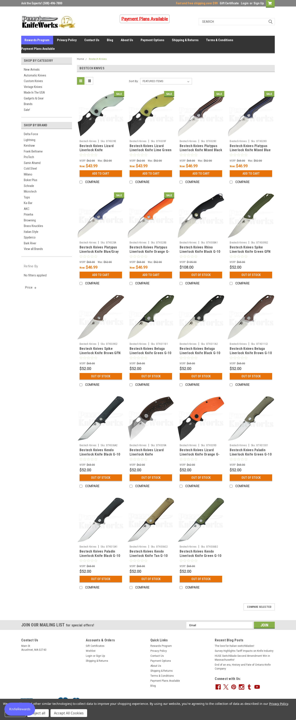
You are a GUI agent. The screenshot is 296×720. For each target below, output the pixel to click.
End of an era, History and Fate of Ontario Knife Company (243, 666)
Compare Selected (259, 606)
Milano (28, 174)
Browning (30, 220)
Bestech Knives (98, 59)
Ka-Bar (28, 203)
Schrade (29, 186)
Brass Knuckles (33, 226)
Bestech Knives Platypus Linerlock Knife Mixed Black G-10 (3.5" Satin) (201, 150)
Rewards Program (36, 40)
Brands (28, 104)
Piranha (28, 214)
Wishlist (91, 650)
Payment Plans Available (38, 49)
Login (245, 3)
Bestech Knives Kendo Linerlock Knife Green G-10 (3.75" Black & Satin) (200, 555)
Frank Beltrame (33, 151)
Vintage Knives (33, 87)
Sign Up (259, 3)
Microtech (30, 191)
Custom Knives (33, 81)
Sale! (27, 110)
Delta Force (31, 134)
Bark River (30, 243)
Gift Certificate (229, 3)
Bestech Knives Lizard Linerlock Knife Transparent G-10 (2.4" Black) (97, 152)
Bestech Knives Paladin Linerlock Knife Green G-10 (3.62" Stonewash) (251, 454)
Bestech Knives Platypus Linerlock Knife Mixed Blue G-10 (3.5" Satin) (250, 150)
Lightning (29, 140)
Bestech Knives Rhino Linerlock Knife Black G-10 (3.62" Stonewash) (200, 251)
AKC (26, 209)
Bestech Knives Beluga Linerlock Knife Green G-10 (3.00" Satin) (150, 353)
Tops (27, 197)
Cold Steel (30, 168)
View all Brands (33, 249)
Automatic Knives (35, 75)
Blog (110, 40)
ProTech (29, 157)
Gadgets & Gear (34, 98)
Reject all (38, 713)
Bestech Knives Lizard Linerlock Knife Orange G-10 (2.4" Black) (200, 454)
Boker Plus (30, 180)
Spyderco (30, 237)
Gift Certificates (95, 645)
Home (80, 59)
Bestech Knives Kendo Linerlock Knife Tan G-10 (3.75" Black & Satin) (149, 555)
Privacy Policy (67, 40)
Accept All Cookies (69, 713)
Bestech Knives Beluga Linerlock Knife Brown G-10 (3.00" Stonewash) (251, 353)
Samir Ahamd (32, 163)
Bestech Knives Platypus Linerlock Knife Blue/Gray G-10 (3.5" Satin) (99, 251)
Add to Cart (100, 173)
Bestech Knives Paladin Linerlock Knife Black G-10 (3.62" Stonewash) (100, 555)
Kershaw (29, 146)
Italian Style (31, 232)
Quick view (101, 134)
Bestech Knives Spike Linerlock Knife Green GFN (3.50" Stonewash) (250, 251)
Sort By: (133, 81)
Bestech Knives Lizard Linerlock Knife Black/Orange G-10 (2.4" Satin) (148, 456)
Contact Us (91, 40)
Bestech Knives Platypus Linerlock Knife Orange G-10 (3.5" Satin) (149, 251)
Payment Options (152, 40)
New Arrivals (32, 69)
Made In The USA (34, 92)
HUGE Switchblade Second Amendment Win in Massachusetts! (242, 657)
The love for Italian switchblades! (234, 645)
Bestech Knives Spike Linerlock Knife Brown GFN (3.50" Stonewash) (100, 353)
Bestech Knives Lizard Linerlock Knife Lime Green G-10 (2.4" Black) (151, 150)
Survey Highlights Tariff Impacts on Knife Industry (244, 650)
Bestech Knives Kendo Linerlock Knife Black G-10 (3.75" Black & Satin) (100, 454)
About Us (127, 40)
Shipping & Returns (185, 40)
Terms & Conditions (219, 40)
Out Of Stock (201, 275)
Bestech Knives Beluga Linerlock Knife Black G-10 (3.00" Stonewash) (200, 353)
